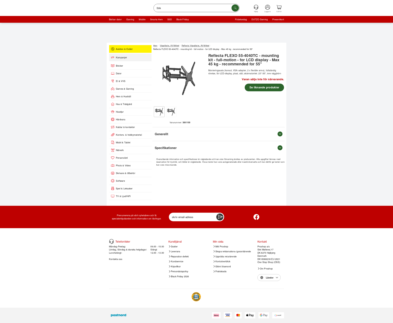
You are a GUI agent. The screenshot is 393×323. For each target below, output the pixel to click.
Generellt (161, 134)
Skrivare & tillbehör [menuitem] (125, 173)
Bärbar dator (115, 19)
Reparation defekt (180, 256)
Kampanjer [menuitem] (121, 57)
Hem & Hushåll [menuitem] (123, 96)
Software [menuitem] (120, 180)
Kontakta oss (115, 259)
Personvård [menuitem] (122, 157)
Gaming (130, 19)
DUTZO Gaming (259, 19)
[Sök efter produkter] (235, 8)
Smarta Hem (156, 19)
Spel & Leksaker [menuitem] (124, 188)
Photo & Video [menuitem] (123, 165)
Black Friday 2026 (180, 276)
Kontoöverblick (222, 261)
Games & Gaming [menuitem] (125, 88)
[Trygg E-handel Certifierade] (196, 296)
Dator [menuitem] (118, 73)
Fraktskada (220, 271)
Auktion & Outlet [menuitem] (124, 48)
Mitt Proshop (221, 246)
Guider (174, 246)
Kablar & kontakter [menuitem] (125, 127)
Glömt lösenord (223, 266)
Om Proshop (266, 268)
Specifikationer (166, 147)
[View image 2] (171, 111)
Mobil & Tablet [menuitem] (123, 142)
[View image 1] (159, 111)
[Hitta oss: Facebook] (256, 217)
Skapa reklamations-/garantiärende (233, 251)
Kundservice (177, 261)
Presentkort (278, 19)
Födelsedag (241, 19)
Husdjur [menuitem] (120, 111)
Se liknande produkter (264, 87)
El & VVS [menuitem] (120, 81)
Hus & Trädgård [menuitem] (124, 104)
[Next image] (200, 79)
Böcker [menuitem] (119, 65)
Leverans (175, 251)
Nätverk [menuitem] (120, 150)
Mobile (142, 19)
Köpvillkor (176, 266)
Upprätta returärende (226, 256)
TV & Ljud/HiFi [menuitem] (123, 196)
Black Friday (182, 19)
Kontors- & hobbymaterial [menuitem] (129, 134)
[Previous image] (158, 79)
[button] (179, 78)
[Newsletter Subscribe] (219, 216)
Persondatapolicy (179, 271)
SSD (169, 19)
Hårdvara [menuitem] (120, 119)
